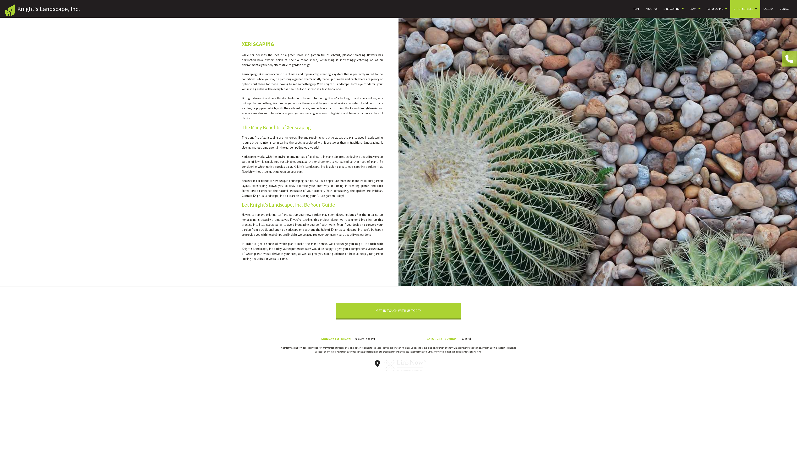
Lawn (693, 9)
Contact (785, 9)
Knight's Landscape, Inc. (48, 9)
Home (636, 9)
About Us (651, 9)
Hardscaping (715, 9)
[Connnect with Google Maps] (377, 365)
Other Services (743, 9)
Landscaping (672, 9)
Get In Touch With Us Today (398, 310)
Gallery (768, 9)
